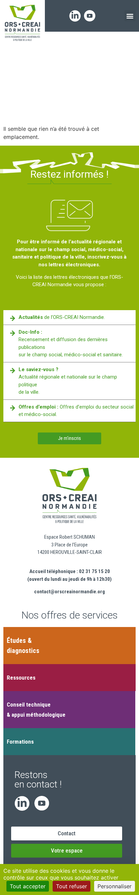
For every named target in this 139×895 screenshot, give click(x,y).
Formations (20, 741)
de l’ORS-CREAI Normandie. (62, 317)
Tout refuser (71, 886)
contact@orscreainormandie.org (69, 592)
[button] (130, 15)
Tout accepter (28, 886)
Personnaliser (115, 886)
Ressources (21, 677)
